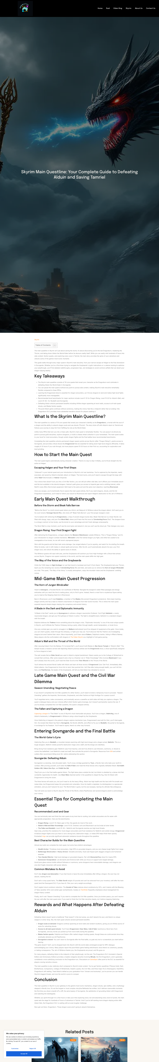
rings (44, 836)
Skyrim (128, 8)
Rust (108, 8)
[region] (24, 1044)
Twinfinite (84, 890)
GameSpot (93, 959)
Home (100, 8)
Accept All (24, 1053)
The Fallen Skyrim (77, 637)
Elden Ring (118, 8)
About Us (138, 8)
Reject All (33, 1048)
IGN (111, 751)
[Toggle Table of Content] (54, 345)
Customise (14, 1048)
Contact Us (150, 8)
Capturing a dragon (41, 713)
